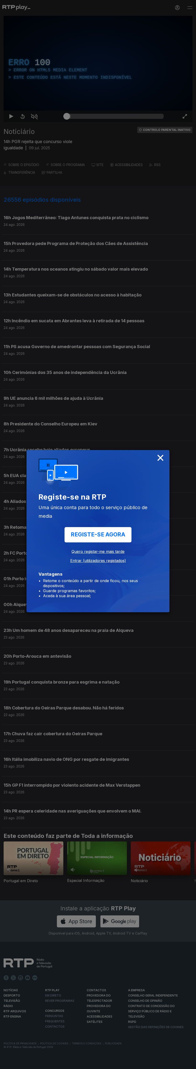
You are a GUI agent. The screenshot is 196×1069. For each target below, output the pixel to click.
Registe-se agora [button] (98, 534)
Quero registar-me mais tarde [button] (98, 551)
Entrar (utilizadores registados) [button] (98, 560)
